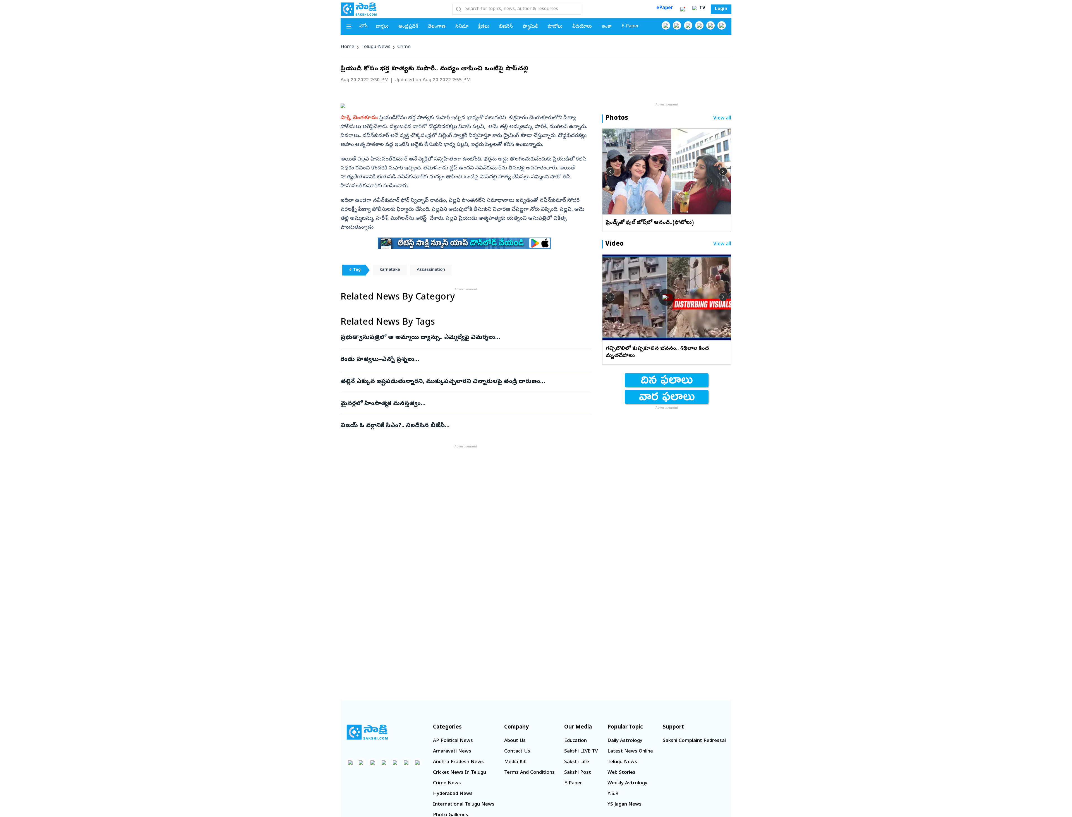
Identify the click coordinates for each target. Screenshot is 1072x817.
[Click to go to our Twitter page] (688, 25)
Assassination (431, 270)
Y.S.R (612, 794)
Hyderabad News (453, 794)
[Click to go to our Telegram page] (406, 762)
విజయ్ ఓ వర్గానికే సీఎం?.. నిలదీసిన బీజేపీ (463, 426)
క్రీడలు (483, 26)
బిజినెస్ (506, 26)
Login (721, 9)
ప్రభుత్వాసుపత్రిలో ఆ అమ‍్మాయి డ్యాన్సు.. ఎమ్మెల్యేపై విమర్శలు (460, 338)
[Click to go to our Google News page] (721, 25)
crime (404, 47)
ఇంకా (607, 26)
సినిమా (461, 26)
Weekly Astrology (627, 783)
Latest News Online (630, 751)
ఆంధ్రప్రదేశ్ (408, 26)
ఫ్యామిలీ (530, 26)
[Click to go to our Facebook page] (666, 25)
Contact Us (517, 751)
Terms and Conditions (529, 773)
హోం (363, 26)
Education (575, 741)
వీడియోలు (582, 26)
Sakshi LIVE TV (581, 751)
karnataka (390, 270)
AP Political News (453, 741)
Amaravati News (452, 751)
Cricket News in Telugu (459, 773)
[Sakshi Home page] (359, 9)
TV (701, 8)
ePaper (664, 8)
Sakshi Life (576, 762)
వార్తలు (382, 26)
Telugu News (622, 762)
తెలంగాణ (437, 26)
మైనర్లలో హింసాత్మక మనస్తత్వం (461, 404)
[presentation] (610, 171)
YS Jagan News (624, 804)
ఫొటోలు (555, 26)
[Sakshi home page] (367, 732)
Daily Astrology (624, 741)
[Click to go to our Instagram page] (699, 25)
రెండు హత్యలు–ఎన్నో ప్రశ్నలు (462, 360)
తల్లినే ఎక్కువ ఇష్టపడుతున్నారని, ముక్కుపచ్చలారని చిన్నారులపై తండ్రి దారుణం (463, 382)
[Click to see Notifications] (682, 9)
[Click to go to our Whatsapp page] (677, 25)
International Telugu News (463, 804)
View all (722, 118)
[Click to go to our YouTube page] (710, 25)
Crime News (447, 783)
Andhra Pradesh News (458, 762)
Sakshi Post (577, 773)
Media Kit (515, 762)
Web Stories (621, 773)
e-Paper (630, 26)
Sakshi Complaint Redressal (694, 741)
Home (347, 47)
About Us (515, 741)
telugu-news (375, 47)
